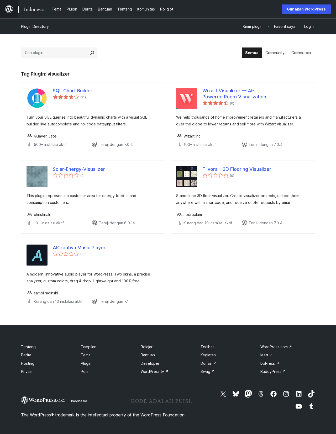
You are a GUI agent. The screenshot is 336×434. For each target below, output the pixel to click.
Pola (84, 371)
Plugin (86, 363)
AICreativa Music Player (79, 247)
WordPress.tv (155, 371)
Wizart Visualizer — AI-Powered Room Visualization (234, 93)
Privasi (26, 371)
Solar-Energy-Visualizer (79, 169)
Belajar (147, 347)
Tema (86, 355)
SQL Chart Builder (72, 90)
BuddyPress (273, 371)
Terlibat (207, 347)
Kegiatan (208, 355)
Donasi (209, 363)
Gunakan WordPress (306, 9)
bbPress (269, 363)
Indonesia (79, 401)
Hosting (27, 363)
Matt (266, 355)
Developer (150, 363)
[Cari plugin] (92, 52)
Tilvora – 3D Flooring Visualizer (236, 169)
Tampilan (88, 347)
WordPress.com (276, 347)
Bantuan (148, 355)
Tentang (28, 347)
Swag (208, 371)
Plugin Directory (35, 26)
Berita (26, 355)
